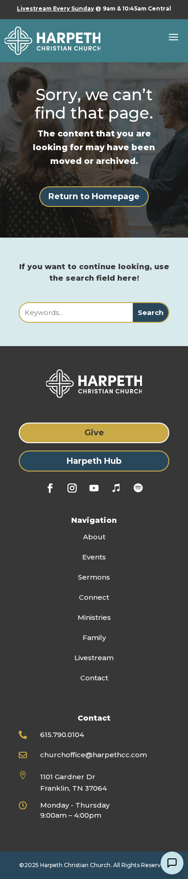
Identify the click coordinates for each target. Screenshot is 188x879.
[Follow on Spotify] (138, 488)
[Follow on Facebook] (50, 488)
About (94, 536)
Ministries (94, 617)
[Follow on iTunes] (116, 488)
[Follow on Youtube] (94, 488)
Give (94, 433)
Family (94, 637)
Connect (94, 597)
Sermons (94, 577)
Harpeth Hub (94, 461)
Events (94, 557)
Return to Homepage (94, 196)
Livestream (94, 657)
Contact (94, 677)
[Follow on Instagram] (72, 488)
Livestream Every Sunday (55, 8)
